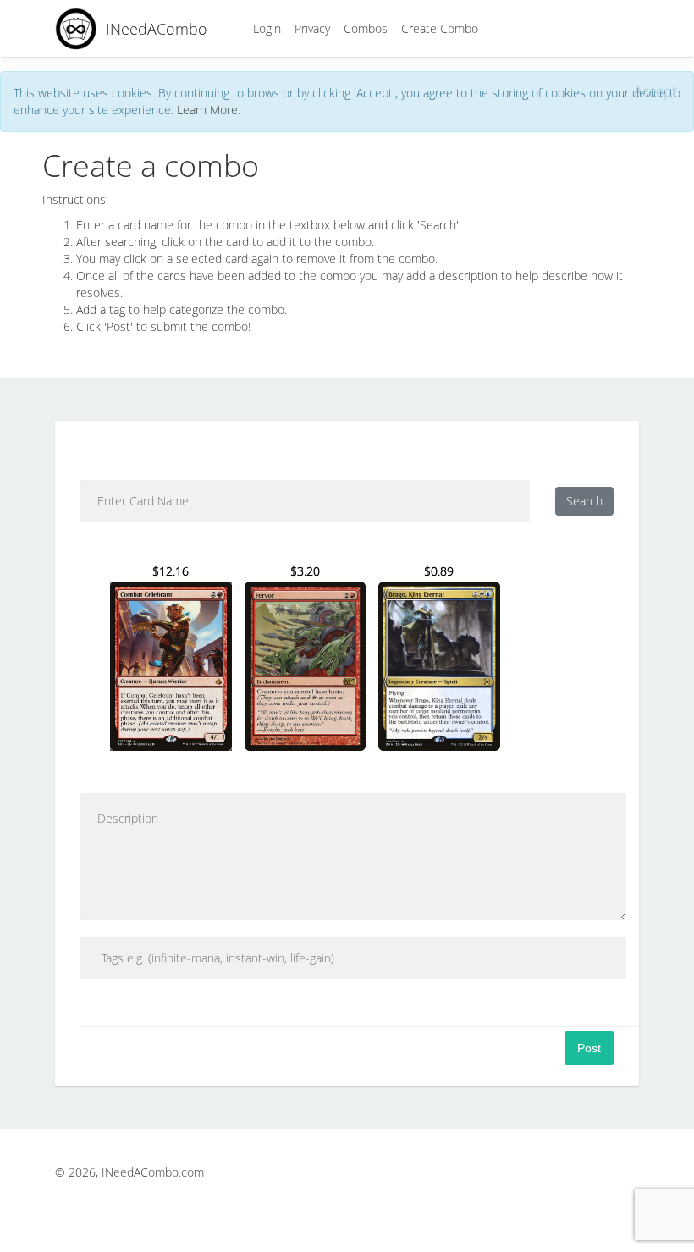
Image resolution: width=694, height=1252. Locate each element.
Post (589, 1048)
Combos (366, 28)
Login (267, 28)
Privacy (312, 28)
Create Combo (439, 28)
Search (584, 501)
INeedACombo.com (153, 1172)
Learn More (207, 110)
